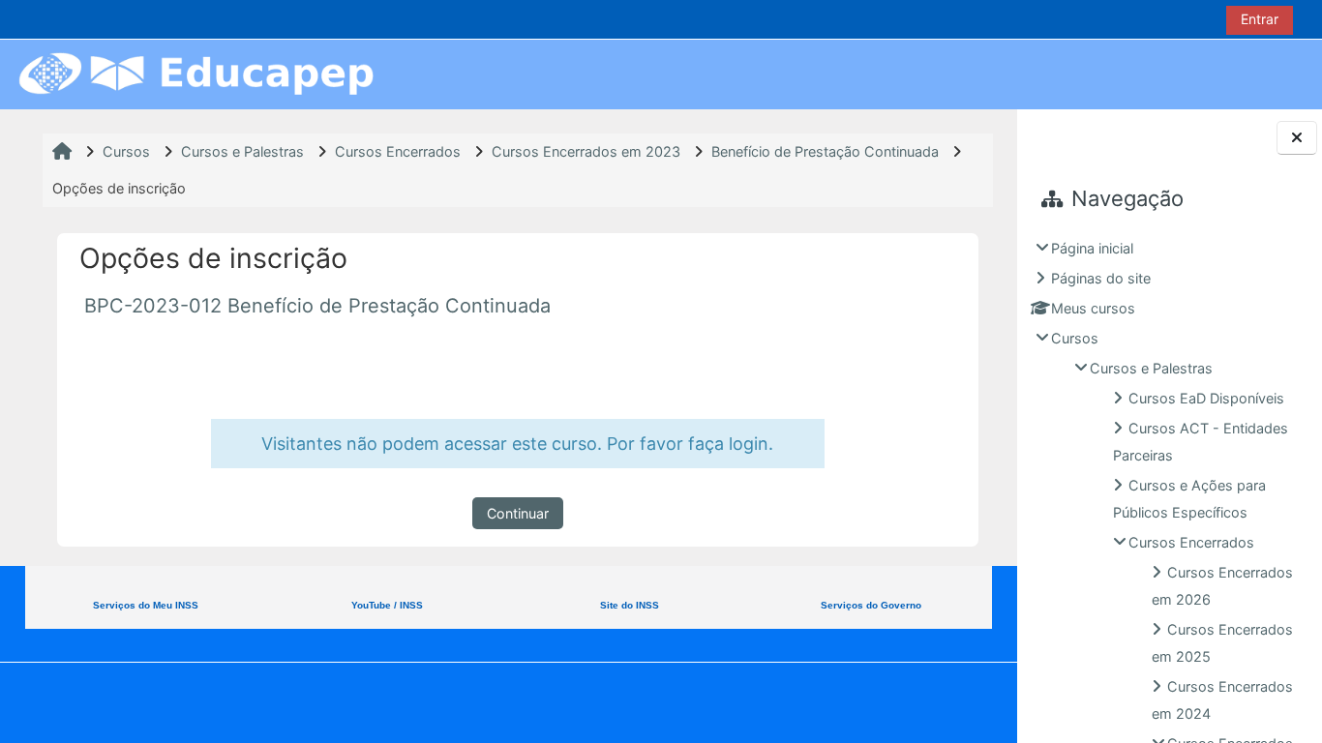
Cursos (1074, 338)
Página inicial (1092, 248)
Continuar (518, 513)
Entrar (1259, 19)
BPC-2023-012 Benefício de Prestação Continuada (317, 305)
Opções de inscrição (119, 188)
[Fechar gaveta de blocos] (1297, 138)
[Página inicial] (196, 73)
